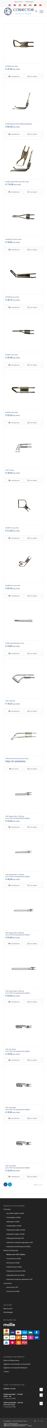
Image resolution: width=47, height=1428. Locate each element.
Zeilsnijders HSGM (12, 1222)
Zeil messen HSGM (13, 1263)
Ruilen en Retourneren (11, 1360)
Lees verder (15, 769)
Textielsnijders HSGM (13, 1226)
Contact (6, 1371)
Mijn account (18, 2)
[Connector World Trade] (19, 11)
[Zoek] (35, 11)
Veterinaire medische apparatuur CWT (19, 1242)
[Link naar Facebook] (38, 1421)
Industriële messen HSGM (15, 1275)
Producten (7, 1209)
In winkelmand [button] (14, 76)
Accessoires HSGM (12, 1291)
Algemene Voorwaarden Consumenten (17, 1364)
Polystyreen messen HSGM (15, 1271)
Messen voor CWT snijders (15, 1254)
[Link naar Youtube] (35, 1421)
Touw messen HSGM (13, 1258)
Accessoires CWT (12, 1287)
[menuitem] (18, 1)
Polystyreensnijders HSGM (15, 1230)
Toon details (33, 76)
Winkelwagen (29, 2)
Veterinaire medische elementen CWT (19, 1279)
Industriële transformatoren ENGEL (18, 1246)
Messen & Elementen (11, 1250)
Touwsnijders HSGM (13, 1217)
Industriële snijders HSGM (15, 1234)
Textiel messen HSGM (14, 1267)
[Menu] (40, 11)
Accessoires (8, 1283)
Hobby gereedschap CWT (15, 1238)
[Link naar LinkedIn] (41, 1421)
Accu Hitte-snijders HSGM (15, 1213)
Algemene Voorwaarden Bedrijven (15, 1368)
